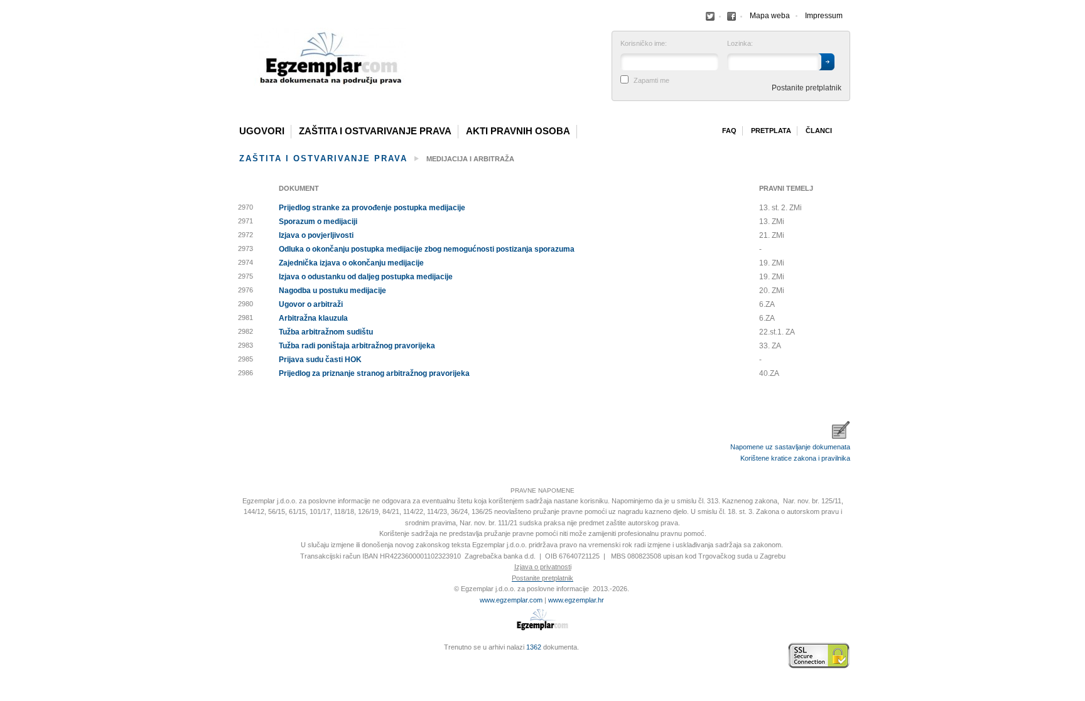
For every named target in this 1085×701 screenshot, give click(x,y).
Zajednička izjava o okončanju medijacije (351, 263)
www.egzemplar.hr (576, 600)
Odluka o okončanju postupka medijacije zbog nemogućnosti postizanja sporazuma (427, 249)
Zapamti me (651, 80)
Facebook (710, 16)
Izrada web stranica (238, 656)
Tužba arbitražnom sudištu (326, 332)
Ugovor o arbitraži (311, 304)
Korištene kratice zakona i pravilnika (795, 458)
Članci (819, 130)
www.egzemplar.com (511, 600)
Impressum (824, 15)
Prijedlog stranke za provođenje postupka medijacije (372, 207)
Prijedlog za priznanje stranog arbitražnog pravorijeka (374, 373)
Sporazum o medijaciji (318, 221)
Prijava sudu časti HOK (320, 359)
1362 (533, 647)
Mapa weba (770, 15)
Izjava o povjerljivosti (316, 235)
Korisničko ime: (643, 43)
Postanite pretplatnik (806, 88)
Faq (729, 130)
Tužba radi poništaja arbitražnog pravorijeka (357, 345)
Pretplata (771, 130)
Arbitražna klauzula (313, 318)
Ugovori (261, 131)
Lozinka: (740, 43)
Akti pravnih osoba (518, 131)
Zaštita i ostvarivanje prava (375, 131)
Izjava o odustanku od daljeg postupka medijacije (366, 276)
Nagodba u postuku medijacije (332, 290)
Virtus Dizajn (238, 662)
